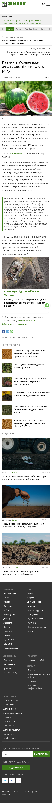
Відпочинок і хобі (35, 618)
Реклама (32, 655)
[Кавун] (26, 98)
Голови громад (10, 672)
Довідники (10, 655)
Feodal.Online (9, 738)
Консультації (33, 614)
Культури (7, 660)
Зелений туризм (35, 610)
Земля (14, 472)
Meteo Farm (9, 734)
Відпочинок (9, 639)
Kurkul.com (8, 704)
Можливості (9, 664)
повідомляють (17, 153)
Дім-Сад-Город (32, 29)
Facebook (32, 320)
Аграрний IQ (10, 696)
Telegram (6, 323)
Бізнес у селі (9, 614)
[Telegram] (7, 331)
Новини (8, 589)
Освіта (6, 627)
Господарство (9, 593)
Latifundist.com (10, 700)
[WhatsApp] (11, 331)
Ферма (19, 29)
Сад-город (8, 606)
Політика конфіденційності (35, 687)
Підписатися (41, 754)
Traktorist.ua (9, 721)
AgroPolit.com (9, 708)
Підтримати (16, 767)
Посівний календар (36, 627)
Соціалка (7, 643)
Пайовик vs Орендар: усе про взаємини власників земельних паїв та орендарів (22, 22)
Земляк (21, 320)
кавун (12, 337)
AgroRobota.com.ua (12, 729)
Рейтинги (31, 622)
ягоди (4, 337)
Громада (45, 29)
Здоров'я (7, 622)
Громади (7, 668)
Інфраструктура (10, 648)
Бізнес (10, 29)
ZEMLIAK (31, 665)
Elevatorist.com (10, 717)
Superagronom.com (12, 713)
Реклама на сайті (35, 660)
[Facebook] (3, 331)
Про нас (31, 670)
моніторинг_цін (25, 337)
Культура (7, 631)
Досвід (6, 618)
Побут (6, 610)
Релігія (6, 635)
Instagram (21, 323)
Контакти (31, 681)
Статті (30, 589)
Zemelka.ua (8, 725)
